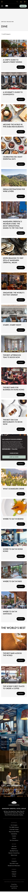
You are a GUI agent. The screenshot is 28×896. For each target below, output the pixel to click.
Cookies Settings (14, 453)
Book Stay (23, 6)
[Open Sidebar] (2, 6)
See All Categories (6, 34)
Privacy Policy (14, 449)
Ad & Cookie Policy (6, 449)
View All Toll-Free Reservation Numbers (14, 815)
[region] (14, 448)
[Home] (7, 6)
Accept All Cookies (14, 456)
